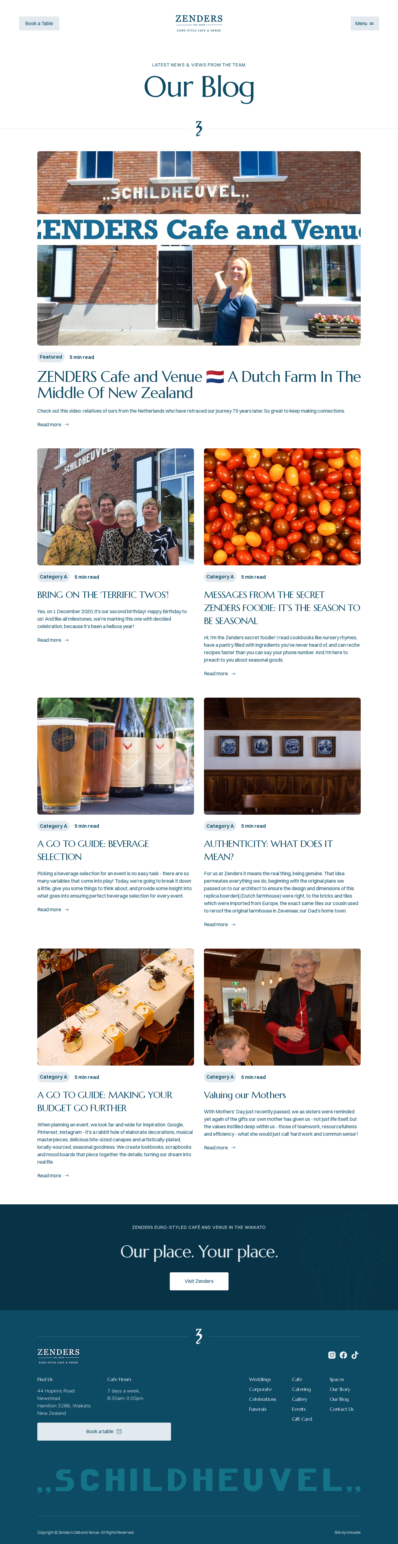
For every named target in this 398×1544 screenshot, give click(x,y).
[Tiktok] (355, 1355)
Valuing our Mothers (245, 1095)
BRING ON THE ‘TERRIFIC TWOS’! (103, 594)
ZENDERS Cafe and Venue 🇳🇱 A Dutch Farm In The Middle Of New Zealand (199, 384)
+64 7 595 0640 (89, 23)
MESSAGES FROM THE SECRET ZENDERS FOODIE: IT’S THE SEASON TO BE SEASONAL (282, 608)
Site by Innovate (348, 1532)
